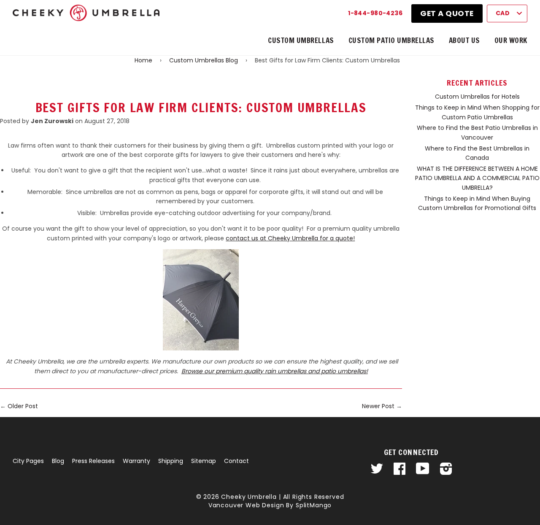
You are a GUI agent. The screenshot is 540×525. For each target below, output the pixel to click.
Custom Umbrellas (301, 40)
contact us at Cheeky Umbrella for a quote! (290, 238)
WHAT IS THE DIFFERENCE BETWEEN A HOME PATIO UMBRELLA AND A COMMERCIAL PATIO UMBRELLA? (477, 178)
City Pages (28, 461)
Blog (58, 461)
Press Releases (93, 461)
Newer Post (378, 406)
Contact (236, 461)
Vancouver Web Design (246, 505)
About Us (464, 40)
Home (143, 60)
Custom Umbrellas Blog (203, 60)
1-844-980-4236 (375, 13)
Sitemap (203, 461)
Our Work (510, 40)
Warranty (136, 461)
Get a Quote (447, 13)
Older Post (23, 406)
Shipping (170, 461)
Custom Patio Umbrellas (391, 40)
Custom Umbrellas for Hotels (477, 96)
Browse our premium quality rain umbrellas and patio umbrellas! (274, 371)
